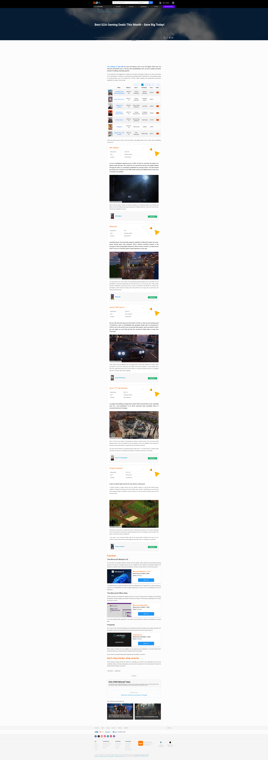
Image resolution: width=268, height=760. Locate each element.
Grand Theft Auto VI (119, 101)
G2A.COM (96, 11)
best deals (110, 673)
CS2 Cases (131, 6)
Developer (144, 89)
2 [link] (144, 86)
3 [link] (146, 86)
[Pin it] (170, 38)
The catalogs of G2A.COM (115, 68)
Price (151, 89)
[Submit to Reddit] (172, 38)
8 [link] (153, 86)
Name (118, 89)
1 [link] (142, 86)
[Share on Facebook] (164, 38)
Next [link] (158, 86)
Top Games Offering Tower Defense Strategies (134, 717)
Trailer (157, 89)
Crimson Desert (119, 122)
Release (128, 89)
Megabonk (119, 129)
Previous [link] (136, 86)
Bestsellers (118, 6)
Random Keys (143, 6)
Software (156, 6)
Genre (135, 89)
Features (105, 11)
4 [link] (148, 86)
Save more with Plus (169, 6)
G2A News (101, 11)
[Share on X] (167, 38)
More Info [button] (146, 582)
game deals (117, 673)
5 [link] (150, 86)
